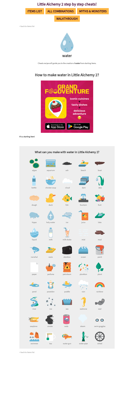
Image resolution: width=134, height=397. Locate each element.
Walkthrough (67, 19)
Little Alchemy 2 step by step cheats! (67, 4)
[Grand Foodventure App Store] (55, 126)
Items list (34, 11)
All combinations (61, 11)
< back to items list (26, 26)
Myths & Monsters (93, 11)
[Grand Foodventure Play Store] (78, 126)
